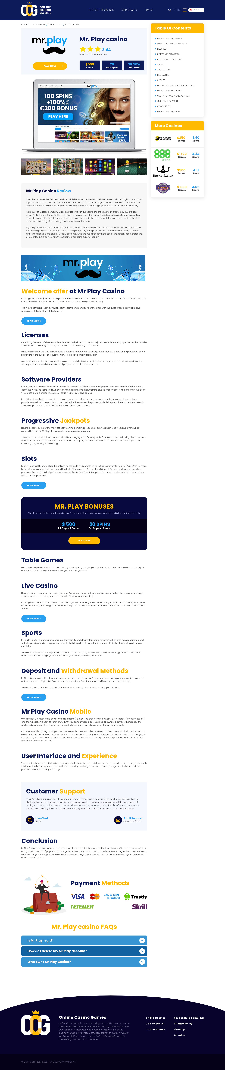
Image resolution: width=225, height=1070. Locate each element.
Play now (49, 65)
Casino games (129, 9)
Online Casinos (155, 1018)
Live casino (163, 74)
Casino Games (155, 1029)
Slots (160, 64)
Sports (161, 80)
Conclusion (163, 106)
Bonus (149, 9)
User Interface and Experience (173, 95)
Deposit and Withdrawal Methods (175, 85)
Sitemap (179, 1029)
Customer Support (167, 101)
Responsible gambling (189, 1018)
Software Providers (168, 54)
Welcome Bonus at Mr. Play (172, 43)
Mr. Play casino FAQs (168, 111)
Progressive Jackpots (169, 59)
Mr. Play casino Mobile (169, 90)
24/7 (38, 821)
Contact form (132, 821)
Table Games (164, 69)
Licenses (161, 48)
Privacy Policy (183, 1023)
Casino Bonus (155, 1023)
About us (180, 1035)
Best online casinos (101, 9)
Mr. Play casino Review (169, 38)
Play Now (84, 540)
